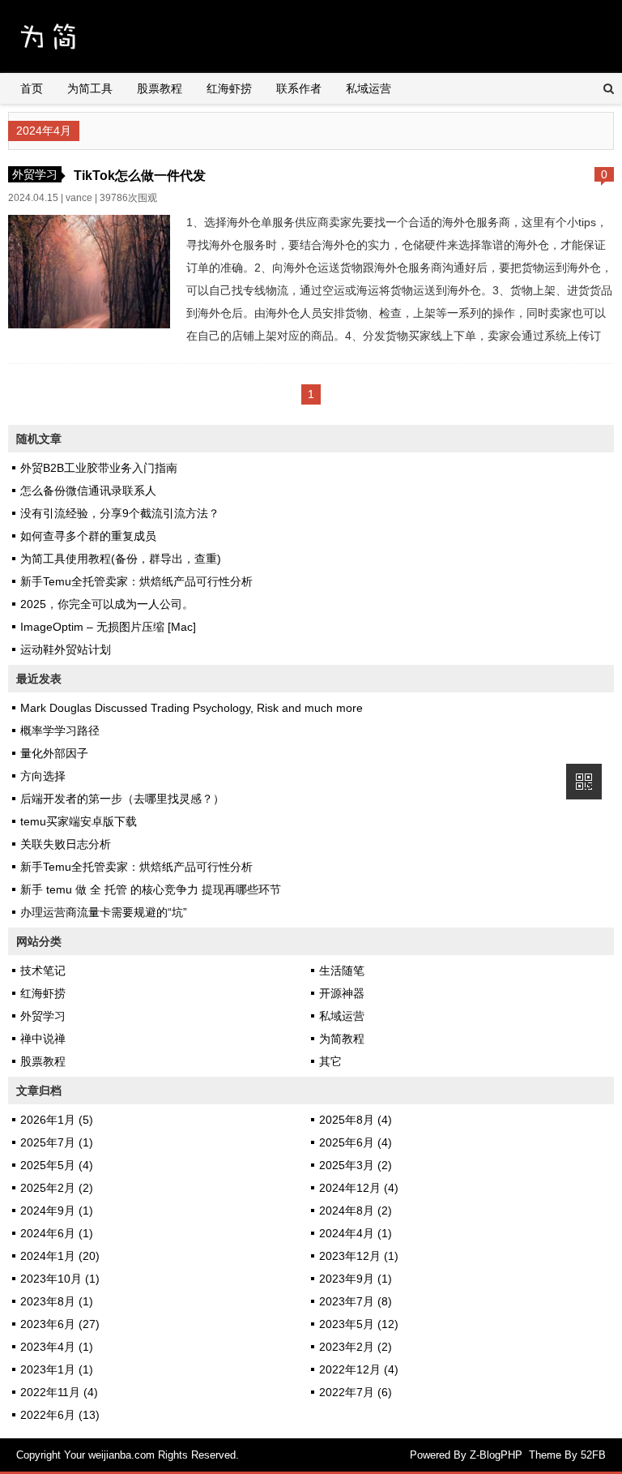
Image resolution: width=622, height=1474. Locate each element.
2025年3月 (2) (355, 1165)
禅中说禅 (43, 1038)
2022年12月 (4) (358, 1369)
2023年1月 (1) (56, 1369)
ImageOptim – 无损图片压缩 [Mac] (108, 626)
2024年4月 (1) (355, 1233)
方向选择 (43, 775)
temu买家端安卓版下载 (78, 821)
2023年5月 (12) (358, 1324)
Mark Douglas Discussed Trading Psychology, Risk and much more (191, 707)
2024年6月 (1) (56, 1233)
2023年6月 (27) (60, 1324)
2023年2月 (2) (355, 1346)
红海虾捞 (229, 88)
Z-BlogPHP (496, 1455)
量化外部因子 (54, 753)
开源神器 (341, 993)
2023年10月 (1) (60, 1278)
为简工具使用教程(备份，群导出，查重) (120, 558)
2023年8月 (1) (56, 1301)
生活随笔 (341, 970)
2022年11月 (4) (59, 1392)
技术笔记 (43, 970)
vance (79, 198)
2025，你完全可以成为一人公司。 (107, 604)
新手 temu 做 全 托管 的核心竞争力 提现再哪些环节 (150, 889)
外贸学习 (35, 174)
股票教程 (159, 88)
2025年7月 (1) (56, 1142)
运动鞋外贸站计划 (65, 649)
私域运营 (368, 88)
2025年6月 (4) (355, 1142)
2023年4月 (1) (56, 1346)
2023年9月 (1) (355, 1278)
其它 (330, 1061)
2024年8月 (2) (355, 1210)
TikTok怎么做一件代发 (140, 175)
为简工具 (90, 88)
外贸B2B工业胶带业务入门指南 (98, 467)
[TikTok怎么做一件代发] (89, 324)
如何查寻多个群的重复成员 (88, 535)
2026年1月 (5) (56, 1119)
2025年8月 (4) (355, 1119)
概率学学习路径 (60, 730)
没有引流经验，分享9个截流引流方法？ (119, 513)
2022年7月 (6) (355, 1392)
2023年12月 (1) (358, 1255)
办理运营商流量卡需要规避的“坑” (103, 912)
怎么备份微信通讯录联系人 (88, 490)
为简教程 (341, 1038)
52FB (593, 1455)
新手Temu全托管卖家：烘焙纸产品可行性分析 (136, 581)
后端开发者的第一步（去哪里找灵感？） (122, 798)
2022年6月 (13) (60, 1414)
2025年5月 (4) (56, 1165)
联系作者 (299, 88)
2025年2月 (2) (56, 1187)
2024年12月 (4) (358, 1187)
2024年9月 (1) (56, 1210)
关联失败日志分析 (65, 844)
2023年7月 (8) (355, 1301)
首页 (31, 88)
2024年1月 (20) (60, 1255)
